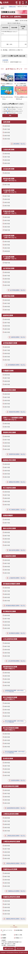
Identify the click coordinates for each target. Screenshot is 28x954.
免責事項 (4, 934)
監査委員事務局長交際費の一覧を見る (16, 808)
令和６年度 (7, 132)
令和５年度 (7, 135)
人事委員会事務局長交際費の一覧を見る (15, 863)
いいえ (20, 109)
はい (5, 109)
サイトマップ (20, 948)
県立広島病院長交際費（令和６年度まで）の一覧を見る (14, 721)
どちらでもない (12, 109)
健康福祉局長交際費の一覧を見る (17, 482)
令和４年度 (7, 139)
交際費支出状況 (12, 6)
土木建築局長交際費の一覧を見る (17, 578)
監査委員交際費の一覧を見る (18, 780)
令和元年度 (7, 251)
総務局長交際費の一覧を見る (18, 337)
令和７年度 (7, 129)
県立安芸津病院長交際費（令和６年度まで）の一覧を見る (15, 752)
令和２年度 (7, 227)
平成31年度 (7, 230)
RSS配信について (19, 938)
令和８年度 (7, 126)
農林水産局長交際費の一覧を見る (17, 550)
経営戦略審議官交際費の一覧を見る (16, 365)
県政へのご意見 (19, 934)
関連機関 (4, 938)
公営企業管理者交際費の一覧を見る (16, 661)
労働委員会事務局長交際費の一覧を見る (15, 918)
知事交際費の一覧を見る (19, 143)
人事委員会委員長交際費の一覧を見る (16, 835)
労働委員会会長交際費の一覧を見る (16, 891)
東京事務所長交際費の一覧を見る (17, 633)
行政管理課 (5, 60)
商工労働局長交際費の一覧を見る (17, 509)
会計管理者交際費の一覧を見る (17, 290)
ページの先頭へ (14, 927)
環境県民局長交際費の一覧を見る (17, 454)
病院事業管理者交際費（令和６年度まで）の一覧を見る (14, 691)
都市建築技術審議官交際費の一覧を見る (15, 605)
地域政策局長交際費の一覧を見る (17, 412)
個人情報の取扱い (19, 930)
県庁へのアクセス (9, 948)
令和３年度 (7, 223)
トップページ (4, 6)
